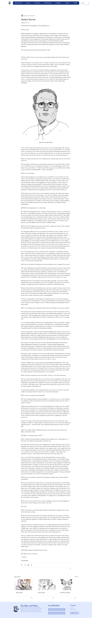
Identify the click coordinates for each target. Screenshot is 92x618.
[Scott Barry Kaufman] (68, 584)
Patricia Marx (19, 592)
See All (76, 576)
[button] (47, 3)
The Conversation (24, 560)
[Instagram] (71, 613)
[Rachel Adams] (46, 584)
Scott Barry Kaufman (65, 592)
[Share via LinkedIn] (28, 565)
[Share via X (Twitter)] (25, 565)
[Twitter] (75, 613)
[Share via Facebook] (21, 565)
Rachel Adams (41, 592)
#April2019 (24, 557)
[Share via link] (31, 565)
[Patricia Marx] (24, 584)
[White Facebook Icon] (73, 613)
